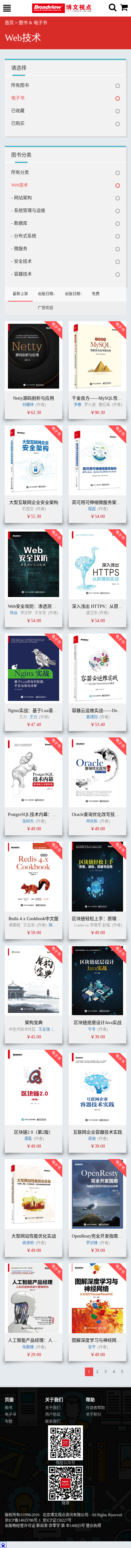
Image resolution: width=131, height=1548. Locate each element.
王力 (33, 717)
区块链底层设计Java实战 (97, 1022)
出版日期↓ (46, 294)
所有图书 (20, 85)
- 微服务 (19, 248)
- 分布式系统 (23, 236)
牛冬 (92, 1029)
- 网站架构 (21, 197)
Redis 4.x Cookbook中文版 (34, 918)
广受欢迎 (45, 308)
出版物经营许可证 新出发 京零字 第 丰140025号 (45, 1526)
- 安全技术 (21, 261)
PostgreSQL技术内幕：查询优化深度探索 (48, 814)
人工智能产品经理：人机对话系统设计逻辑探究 (54, 1340)
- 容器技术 (21, 274)
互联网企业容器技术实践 (97, 1132)
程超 (92, 509)
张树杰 (28, 821)
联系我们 (52, 1421)
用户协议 (52, 1414)
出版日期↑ (73, 294)
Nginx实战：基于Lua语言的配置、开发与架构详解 (57, 710)
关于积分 (93, 1414)
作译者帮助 (95, 1408)
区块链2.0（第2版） (33, 1132)
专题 (8, 1421)
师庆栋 (92, 821)
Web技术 (19, 185)
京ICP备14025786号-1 (23, 1520)
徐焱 (13, 613)
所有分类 (20, 172)
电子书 (17, 98)
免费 (96, 294)
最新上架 (20, 294)
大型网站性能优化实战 (33, 1236)
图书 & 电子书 (33, 22)
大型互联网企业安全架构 (33, 502)
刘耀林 (28, 405)
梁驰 (92, 1139)
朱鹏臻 (28, 1347)
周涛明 (28, 1243)
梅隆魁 (54, 925)
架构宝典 (34, 1022)
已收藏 (17, 110)
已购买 (17, 123)
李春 (77, 405)
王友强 (44, 1029)
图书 (8, 1408)
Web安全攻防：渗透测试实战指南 (41, 606)
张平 (92, 1347)
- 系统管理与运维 (28, 210)
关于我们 (52, 1408)
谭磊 (28, 1139)
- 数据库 (19, 223)
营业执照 (93, 1526)
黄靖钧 (92, 717)
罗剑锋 (92, 1243)
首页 (9, 22)
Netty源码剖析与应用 (33, 398)
